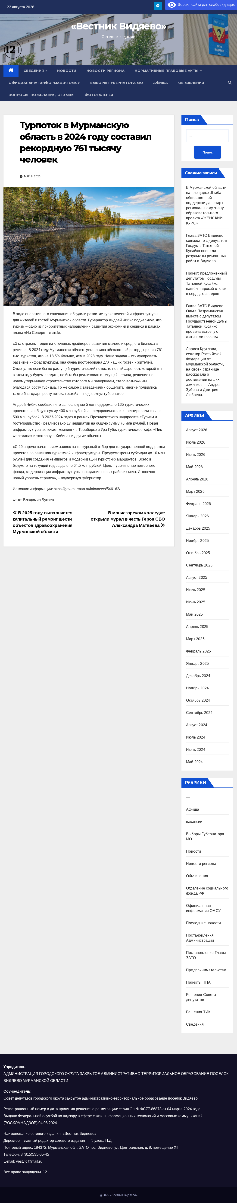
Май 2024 (194, 762)
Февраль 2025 (198, 651)
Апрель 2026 (197, 479)
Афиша (160, 83)
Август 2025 (196, 577)
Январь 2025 (197, 663)
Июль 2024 (195, 737)
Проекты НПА (198, 982)
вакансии (194, 822)
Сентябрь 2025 (199, 565)
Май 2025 (194, 614)
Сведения (34, 71)
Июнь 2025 (195, 602)
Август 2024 (196, 725)
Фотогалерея (99, 95)
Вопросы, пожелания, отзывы (42, 95)
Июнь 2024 (195, 750)
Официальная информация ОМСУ (44, 83)
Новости (66, 71)
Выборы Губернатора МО (116, 83)
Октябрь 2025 (198, 553)
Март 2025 (195, 639)
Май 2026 (194, 467)
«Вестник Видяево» (118, 26)
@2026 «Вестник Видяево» (118, 1195)
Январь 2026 (197, 516)
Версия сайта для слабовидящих (205, 4)
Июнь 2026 (195, 455)
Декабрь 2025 (198, 528)
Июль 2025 (195, 590)
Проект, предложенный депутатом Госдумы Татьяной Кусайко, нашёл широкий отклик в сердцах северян (206, 283)
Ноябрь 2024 (197, 688)
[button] (230, 83)
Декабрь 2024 (198, 676)
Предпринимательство (206, 970)
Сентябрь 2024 (199, 713)
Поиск (192, 119)
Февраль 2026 (198, 504)
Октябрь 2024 (198, 700)
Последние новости (203, 923)
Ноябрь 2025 (197, 541)
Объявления (191, 83)
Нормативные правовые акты (167, 71)
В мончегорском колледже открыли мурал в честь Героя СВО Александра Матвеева (128, 519)
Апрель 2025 (197, 627)
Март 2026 (195, 491)
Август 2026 (196, 430)
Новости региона (106, 71)
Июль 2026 (195, 442)
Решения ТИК (198, 1012)
